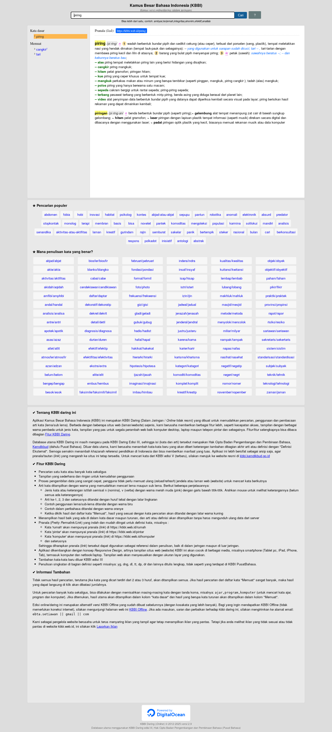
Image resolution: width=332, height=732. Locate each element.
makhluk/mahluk (231, 295)
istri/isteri (187, 287)
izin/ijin (187, 295)
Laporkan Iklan (107, 626)
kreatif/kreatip (187, 392)
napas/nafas (231, 348)
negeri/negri (231, 374)
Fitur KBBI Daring (57, 434)
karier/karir (187, 348)
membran (101, 223)
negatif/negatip (231, 365)
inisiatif (167, 240)
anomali (231, 214)
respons (133, 240)
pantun (199, 214)
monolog (70, 223)
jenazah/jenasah (187, 313)
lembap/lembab (231, 278)
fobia (66, 214)
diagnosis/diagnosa (98, 330)
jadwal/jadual (187, 304)
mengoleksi (199, 223)
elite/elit (98, 374)
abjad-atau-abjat (163, 214)
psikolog (125, 214)
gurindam (127, 232)
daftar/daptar (98, 295)
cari (267, 232)
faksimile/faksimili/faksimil (98, 392)
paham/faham (276, 278)
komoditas (178, 223)
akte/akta (53, 269)
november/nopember (231, 392)
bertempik (207, 232)
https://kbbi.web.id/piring (131, 31)
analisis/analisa (53, 313)
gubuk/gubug (143, 322)
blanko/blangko (98, 269)
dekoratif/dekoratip (98, 304)
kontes (141, 214)
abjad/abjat (53, 260)
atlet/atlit (54, 348)
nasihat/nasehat (231, 357)
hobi (80, 214)
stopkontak (51, 223)
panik (190, 232)
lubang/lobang (231, 287)
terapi (85, 223)
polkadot (151, 240)
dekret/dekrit (98, 313)
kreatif (110, 232)
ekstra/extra (98, 365)
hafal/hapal (142, 339)
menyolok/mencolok (232, 322)
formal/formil (142, 278)
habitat (109, 214)
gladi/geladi (142, 313)
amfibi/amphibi (54, 295)
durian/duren (98, 339)
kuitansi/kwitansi (231, 269)
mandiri (268, 223)
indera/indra (187, 260)
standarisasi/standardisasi (276, 357)
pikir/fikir (276, 287)
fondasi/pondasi (142, 269)
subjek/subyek (276, 365)
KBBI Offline (138, 609)
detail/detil (98, 322)
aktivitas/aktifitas (54, 278)
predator (282, 214)
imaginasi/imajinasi (142, 383)
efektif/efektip (98, 348)
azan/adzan (53, 365)
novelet (146, 223)
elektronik (249, 214)
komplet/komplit (187, 383)
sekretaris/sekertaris (276, 339)
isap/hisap (187, 278)
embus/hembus (98, 383)
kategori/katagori (187, 365)
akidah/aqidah (53, 287)
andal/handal (53, 304)
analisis (283, 223)
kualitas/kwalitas (231, 260)
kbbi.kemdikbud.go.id (255, 455)
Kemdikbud (40, 446)
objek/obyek (276, 260)
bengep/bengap (53, 383)
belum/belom (54, 374)
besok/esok (53, 392)
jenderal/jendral (187, 322)
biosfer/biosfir (98, 260)
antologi (182, 240)
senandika (43, 232)
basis (117, 223)
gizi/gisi (142, 304)
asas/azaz (53, 339)
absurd (266, 214)
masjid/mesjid (231, 304)
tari (38, 54)
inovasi (95, 214)
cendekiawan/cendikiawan (98, 287)
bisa (131, 223)
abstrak (198, 240)
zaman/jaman (276, 392)
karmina (235, 223)
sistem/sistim (276, 348)
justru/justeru (187, 330)
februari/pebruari (142, 260)
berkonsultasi (286, 232)
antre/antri (54, 322)
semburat (159, 232)
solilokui (251, 223)
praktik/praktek (276, 295)
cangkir (41, 49)
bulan (254, 232)
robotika (215, 214)
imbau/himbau (142, 392)
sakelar (176, 232)
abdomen (50, 214)
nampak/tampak (231, 339)
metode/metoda (232, 313)
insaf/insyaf (187, 269)
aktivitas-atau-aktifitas (71, 232)
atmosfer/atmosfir (53, 357)
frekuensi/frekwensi (142, 295)
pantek (161, 223)
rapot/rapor (276, 313)
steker (223, 232)
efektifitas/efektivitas (98, 357)
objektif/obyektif (276, 269)
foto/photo (143, 287)
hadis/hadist (142, 330)
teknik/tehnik (276, 374)
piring (40, 36)
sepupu (184, 214)
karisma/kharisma (187, 357)
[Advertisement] (197, 159)
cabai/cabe (98, 278)
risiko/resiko (276, 322)
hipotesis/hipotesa (142, 365)
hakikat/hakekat (142, 348)
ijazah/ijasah (142, 374)
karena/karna (187, 339)
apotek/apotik (53, 330)
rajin (143, 232)
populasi (218, 223)
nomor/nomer (231, 383)
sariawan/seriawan (276, 330)
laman (97, 232)
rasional (238, 232)
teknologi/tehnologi (276, 383)
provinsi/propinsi (276, 304)
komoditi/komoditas (187, 374)
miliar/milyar (231, 330)
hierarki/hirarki (142, 357)
